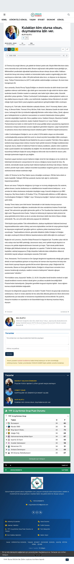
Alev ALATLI (27, 34)
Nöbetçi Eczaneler (14, 521)
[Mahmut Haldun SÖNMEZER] (9, 382)
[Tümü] (68, 375)
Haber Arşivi (44, 535)
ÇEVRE (39, 544)
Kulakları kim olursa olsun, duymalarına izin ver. (33, 402)
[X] (27, 38)
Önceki (9, 312)
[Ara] (68, 15)
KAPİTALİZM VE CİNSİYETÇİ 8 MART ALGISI (31, 393)
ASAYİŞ (58, 542)
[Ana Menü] (4, 15)
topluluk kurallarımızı (24, 360)
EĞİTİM (64, 542)
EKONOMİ (51, 20)
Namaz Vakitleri (13, 525)
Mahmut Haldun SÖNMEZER (26, 381)
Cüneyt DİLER (20, 390)
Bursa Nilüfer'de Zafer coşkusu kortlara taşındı (26, 559)
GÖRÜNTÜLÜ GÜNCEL (18, 20)
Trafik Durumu (45, 525)
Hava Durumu (44, 521)
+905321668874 (38, 501)
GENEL (4, 20)
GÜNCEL (60, 20)
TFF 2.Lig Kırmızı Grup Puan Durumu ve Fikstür (19, 530)
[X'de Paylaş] (9, 49)
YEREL (34, 544)
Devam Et (19, 325)
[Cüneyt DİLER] (9, 391)
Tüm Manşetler (45, 529)
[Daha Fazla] (16, 49)
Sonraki (64, 312)
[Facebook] (23, 38)
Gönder (9, 354)
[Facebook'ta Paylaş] (5, 49)
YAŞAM (32, 20)
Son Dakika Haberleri (14, 535)
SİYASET (41, 20)
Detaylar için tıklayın (37, 459)
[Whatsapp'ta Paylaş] (13, 49)
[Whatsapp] (37, 512)
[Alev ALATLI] (12, 32)
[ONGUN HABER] (36, 14)
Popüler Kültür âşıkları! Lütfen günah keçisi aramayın (35, 383)
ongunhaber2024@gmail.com (38, 504)
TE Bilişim (42, 548)
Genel (8, 542)
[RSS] (40, 512)
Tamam (38, 555)
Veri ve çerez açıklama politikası (21, 555)
